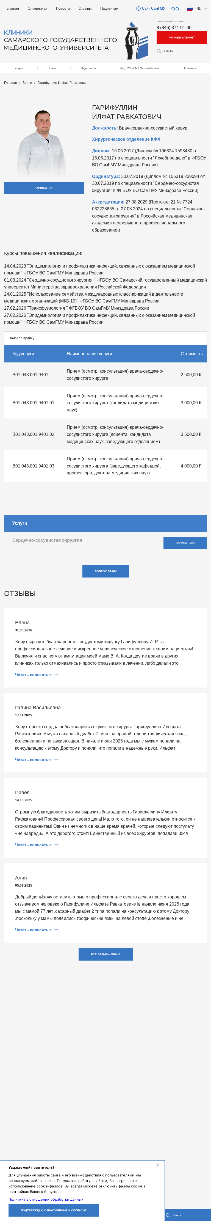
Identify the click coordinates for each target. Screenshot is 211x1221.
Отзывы (85, 8)
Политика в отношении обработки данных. (47, 1199)
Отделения (88, 68)
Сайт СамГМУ (153, 8)
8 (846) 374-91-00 (174, 27)
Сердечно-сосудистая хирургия (47, 540)
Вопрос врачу (105, 571)
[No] (157, 1165)
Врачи (52, 68)
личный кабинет (182, 37)
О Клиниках (37, 8)
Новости (63, 8)
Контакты (190, 68)
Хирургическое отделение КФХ (126, 139)
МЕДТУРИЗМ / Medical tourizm (139, 68)
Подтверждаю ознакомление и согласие (54, 1210)
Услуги (19, 68)
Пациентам (109, 8)
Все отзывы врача (105, 954)
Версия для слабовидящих (175, 9)
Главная (12, 8)
